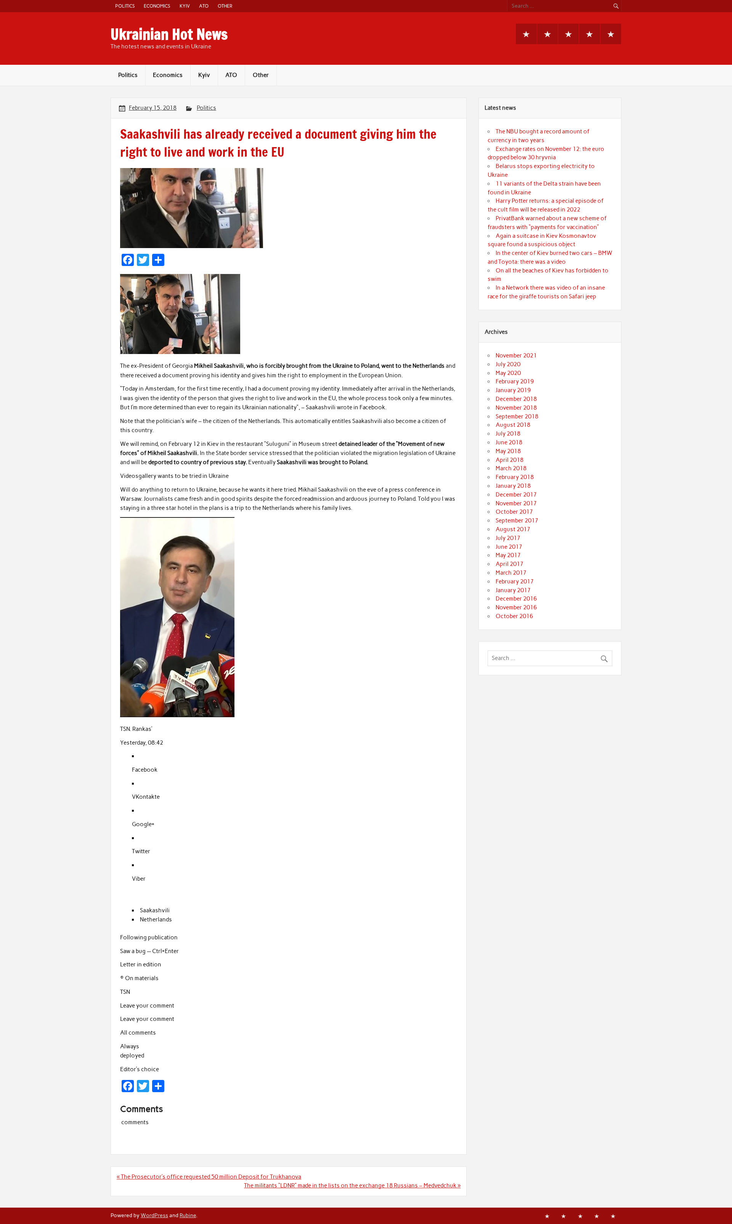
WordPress (154, 1215)
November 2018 (516, 407)
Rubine (188, 1215)
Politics (125, 6)
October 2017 (514, 511)
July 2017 (508, 538)
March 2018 (511, 468)
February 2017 (515, 581)
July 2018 (508, 433)
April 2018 (509, 460)
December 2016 (516, 598)
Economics (157, 6)
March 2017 (511, 572)
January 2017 (513, 590)
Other (225, 6)
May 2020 (508, 373)
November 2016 (516, 607)
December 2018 (516, 399)
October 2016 (514, 616)
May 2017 (508, 555)
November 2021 (516, 355)
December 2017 (516, 494)
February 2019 (515, 381)
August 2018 (513, 424)
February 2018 (515, 477)
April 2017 (509, 564)
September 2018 (517, 416)
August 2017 (513, 529)
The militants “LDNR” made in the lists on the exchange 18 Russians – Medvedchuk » (352, 1185)
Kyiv (185, 6)
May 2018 (508, 451)
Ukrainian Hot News (169, 34)
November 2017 (516, 503)
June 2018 (509, 442)
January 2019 (513, 390)
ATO (204, 6)
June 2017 (509, 546)
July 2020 (508, 364)
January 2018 (513, 485)
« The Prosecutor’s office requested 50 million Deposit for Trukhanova (209, 1176)
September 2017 (517, 520)
